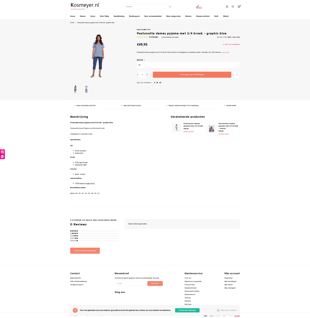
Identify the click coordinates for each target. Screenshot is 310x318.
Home (72, 16)
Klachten (188, 301)
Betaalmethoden (191, 288)
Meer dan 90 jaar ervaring (132, 106)
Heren (92, 16)
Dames (82, 16)
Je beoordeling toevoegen (170, 37)
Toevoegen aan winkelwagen (192, 74)
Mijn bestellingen (230, 281)
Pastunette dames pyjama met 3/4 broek (193, 125)
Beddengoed (134, 16)
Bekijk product (189, 131)
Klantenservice (190, 294)
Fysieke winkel (231, 106)
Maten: (141, 60)
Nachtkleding (119, 16)
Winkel (226, 16)
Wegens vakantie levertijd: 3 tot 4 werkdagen (184, 106)
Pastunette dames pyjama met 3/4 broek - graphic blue (96, 23)
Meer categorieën (173, 16)
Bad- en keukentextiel (153, 16)
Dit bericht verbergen (187, 310)
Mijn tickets (229, 285)
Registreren (229, 278)
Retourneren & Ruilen (192, 291)
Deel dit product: (144, 83)
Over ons (188, 278)
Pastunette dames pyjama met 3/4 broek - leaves (228, 126)
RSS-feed (188, 304)
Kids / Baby (104, 16)
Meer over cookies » (229, 310)
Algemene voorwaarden (193, 281)
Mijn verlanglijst (230, 288)
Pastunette (143, 30)
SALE (216, 16)
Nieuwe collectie (202, 16)
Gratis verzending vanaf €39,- (86, 106)
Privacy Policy (190, 285)
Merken (188, 16)
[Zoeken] (169, 6)
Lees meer (225, 52)
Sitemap (188, 298)
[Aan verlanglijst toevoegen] (237, 75)
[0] (239, 6)
